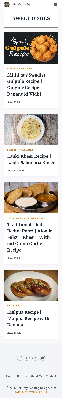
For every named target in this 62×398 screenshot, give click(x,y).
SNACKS (11, 68)
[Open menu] (55, 4)
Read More (15, 102)
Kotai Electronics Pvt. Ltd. (31, 392)
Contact (51, 376)
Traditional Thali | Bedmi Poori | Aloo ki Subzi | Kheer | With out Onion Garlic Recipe (30, 237)
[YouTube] (42, 358)
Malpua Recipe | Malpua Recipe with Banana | (28, 318)
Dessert (11, 150)
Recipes (22, 376)
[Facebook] (19, 358)
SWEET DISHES (24, 68)
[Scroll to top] (54, 393)
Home (10, 376)
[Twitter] (27, 358)
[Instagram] (34, 358)
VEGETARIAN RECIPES (35, 218)
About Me (36, 376)
